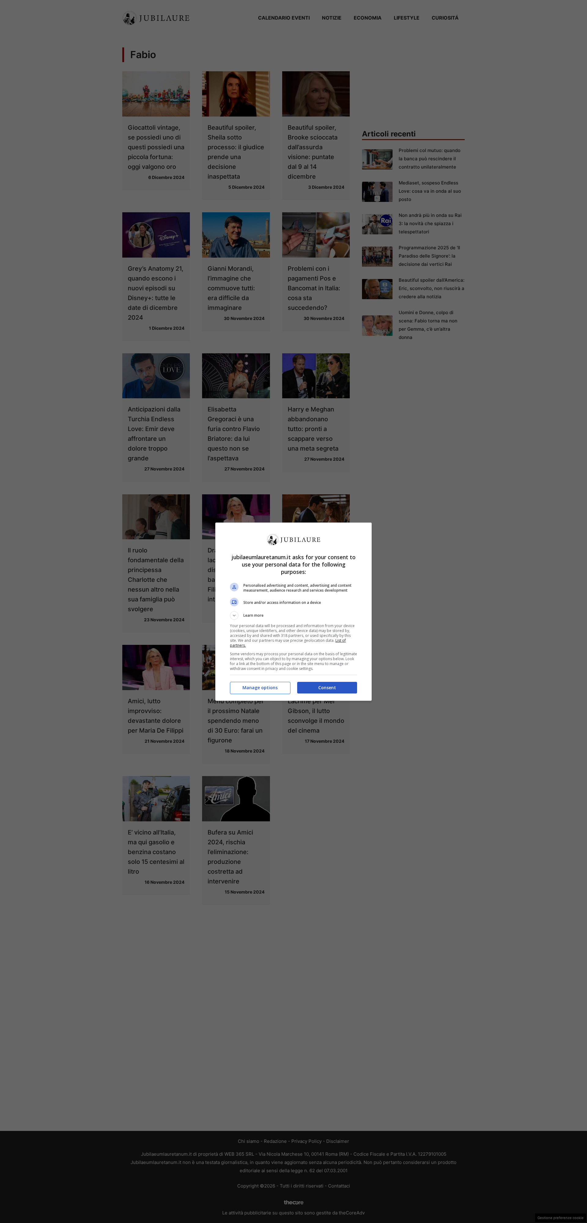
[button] (293, 615)
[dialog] (293, 611)
